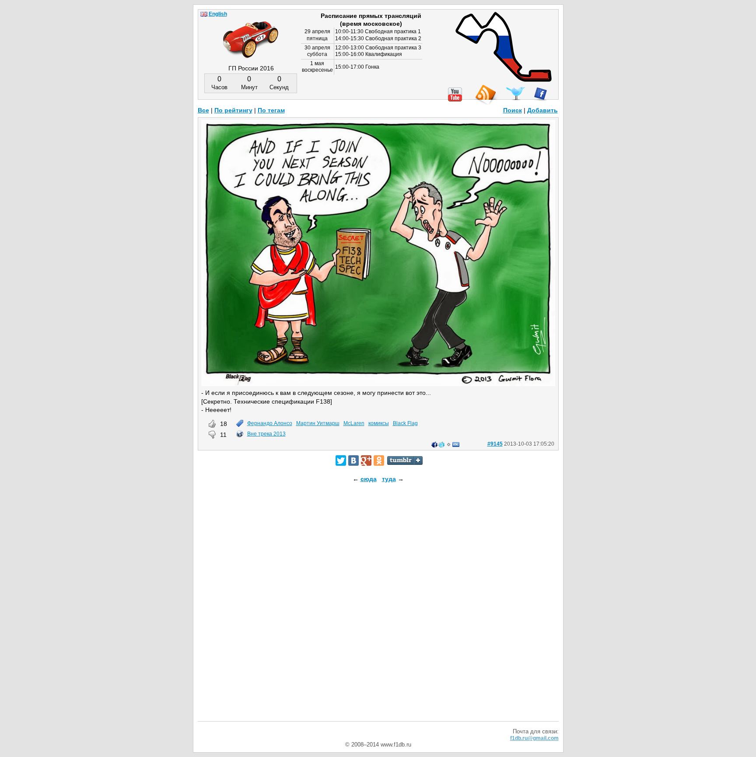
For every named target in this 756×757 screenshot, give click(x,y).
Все (203, 110)
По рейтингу (233, 110)
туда (389, 478)
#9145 (495, 444)
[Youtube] (455, 94)
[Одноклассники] (379, 460)
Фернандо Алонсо (269, 423)
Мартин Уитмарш (318, 423)
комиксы (378, 423)
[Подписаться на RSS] (485, 95)
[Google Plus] (366, 460)
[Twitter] (341, 460)
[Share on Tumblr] (405, 460)
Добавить (542, 110)
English (218, 14)
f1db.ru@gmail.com (534, 738)
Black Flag (405, 423)
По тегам (271, 110)
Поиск (512, 110)
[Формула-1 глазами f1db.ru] (251, 32)
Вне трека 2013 (266, 434)
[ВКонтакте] (353, 460)
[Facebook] (540, 94)
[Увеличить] (378, 383)
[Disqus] (378, 609)
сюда (368, 478)
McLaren (353, 423)
